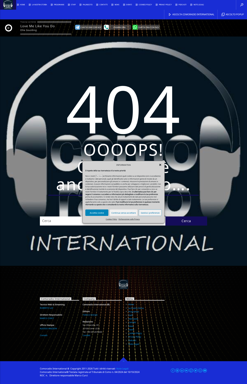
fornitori (99, 176)
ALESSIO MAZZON (48, 328)
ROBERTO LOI (46, 308)
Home (22, 4)
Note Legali (199, 4)
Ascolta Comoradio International (193, 14)
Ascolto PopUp (234, 14)
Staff (73, 4)
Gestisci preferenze (150, 212)
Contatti (103, 4)
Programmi (59, 4)
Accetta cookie (97, 212)
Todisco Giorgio (90, 314)
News (117, 4)
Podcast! (183, 4)
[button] (160, 164)
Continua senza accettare (123, 212)
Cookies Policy (111, 219)
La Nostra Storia (39, 4)
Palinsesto (88, 4)
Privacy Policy (165, 4)
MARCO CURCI (47, 318)
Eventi (129, 4)
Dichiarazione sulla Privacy (129, 219)
